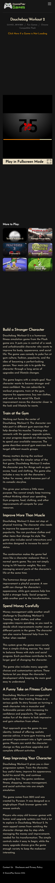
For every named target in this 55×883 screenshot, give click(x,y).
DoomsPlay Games (12, 873)
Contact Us (8, 867)
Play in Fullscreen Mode (24, 162)
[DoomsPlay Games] (15, 9)
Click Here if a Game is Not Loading (27, 33)
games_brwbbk (15, 25)
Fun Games (32, 25)
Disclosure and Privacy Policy (28, 867)
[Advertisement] (27, 66)
